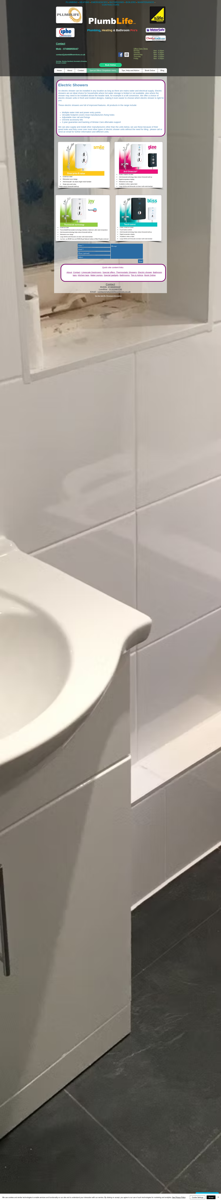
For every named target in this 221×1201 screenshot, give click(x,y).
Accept (211, 1197)
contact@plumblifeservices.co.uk (70, 55)
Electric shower (145, 272)
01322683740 (115, 289)
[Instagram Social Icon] (126, 54)
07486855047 (114, 287)
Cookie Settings (197, 1197)
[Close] (218, 1197)
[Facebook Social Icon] (120, 54)
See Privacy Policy (179, 1197)
